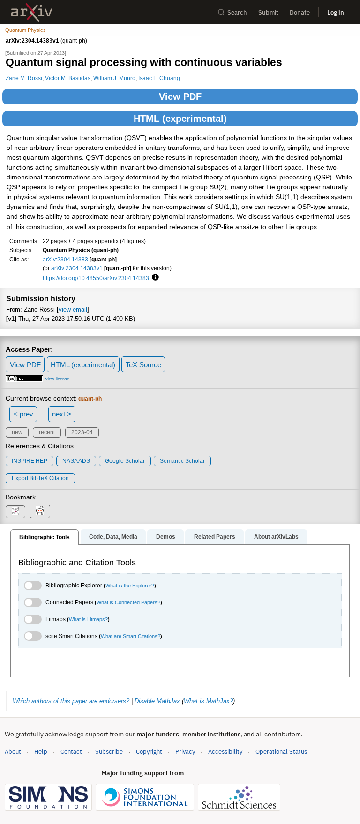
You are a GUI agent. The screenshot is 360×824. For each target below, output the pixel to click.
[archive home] (31, 12)
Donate (300, 12)
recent (47, 432)
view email (73, 309)
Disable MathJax (157, 701)
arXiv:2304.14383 (65, 259)
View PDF (180, 96)
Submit (268, 12)
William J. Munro (114, 78)
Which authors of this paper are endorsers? (71, 701)
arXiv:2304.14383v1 (77, 268)
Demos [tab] (165, 537)
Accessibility (225, 752)
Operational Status (281, 751)
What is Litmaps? (88, 619)
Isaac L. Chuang (159, 78)
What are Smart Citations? (130, 636)
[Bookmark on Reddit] (40, 511)
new (17, 432)
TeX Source (143, 365)
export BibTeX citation (40, 478)
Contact (71, 752)
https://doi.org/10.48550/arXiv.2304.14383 (96, 278)
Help (40, 752)
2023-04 (82, 432)
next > (61, 414)
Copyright (149, 752)
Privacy (185, 752)
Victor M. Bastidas (67, 78)
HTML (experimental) (180, 118)
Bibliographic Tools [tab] (44, 537)
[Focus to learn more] (154, 278)
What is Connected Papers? (128, 602)
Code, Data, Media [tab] (113, 537)
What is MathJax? (208, 701)
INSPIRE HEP (29, 461)
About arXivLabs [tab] (276, 537)
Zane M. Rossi (24, 78)
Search (237, 12)
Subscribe (109, 752)
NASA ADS (76, 461)
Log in (335, 12)
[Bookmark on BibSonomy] (15, 511)
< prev (23, 414)
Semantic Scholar (182, 461)
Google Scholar (125, 461)
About (13, 752)
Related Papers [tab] (214, 537)
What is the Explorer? (129, 585)
